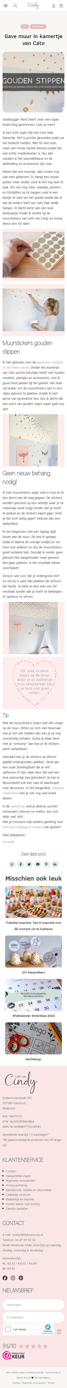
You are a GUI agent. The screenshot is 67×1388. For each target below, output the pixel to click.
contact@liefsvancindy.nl (27, 1234)
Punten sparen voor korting (23, 1203)
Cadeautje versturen (18, 1194)
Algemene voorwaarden (20, 1180)
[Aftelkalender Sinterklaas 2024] (33, 994)
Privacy (51, 1383)
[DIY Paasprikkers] (33, 951)
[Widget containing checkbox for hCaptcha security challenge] (28, 1329)
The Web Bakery (42, 1378)
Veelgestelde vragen (18, 1175)
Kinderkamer (38, 26)
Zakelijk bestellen (17, 1208)
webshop (18, 806)
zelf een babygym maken (23, 827)
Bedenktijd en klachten (20, 1199)
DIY (24, 26)
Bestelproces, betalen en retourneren (28, 1189)
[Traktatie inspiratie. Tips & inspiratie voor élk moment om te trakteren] (33, 901)
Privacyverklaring (16, 1185)
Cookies (16, 1383)
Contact (11, 1171)
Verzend (59, 1331)
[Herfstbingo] (33, 1038)
